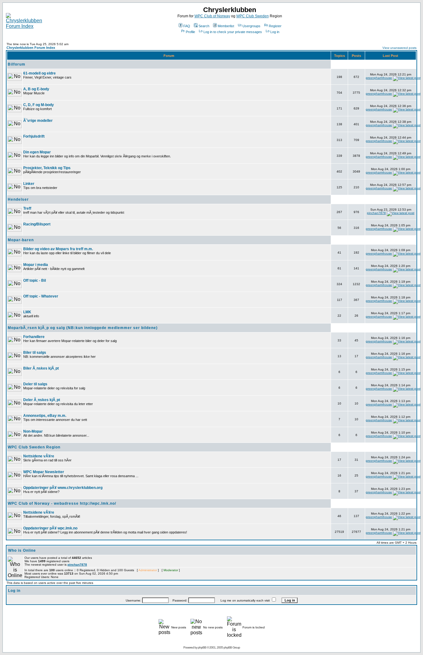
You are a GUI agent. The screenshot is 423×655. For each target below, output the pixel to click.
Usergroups (251, 26)
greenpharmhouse (379, 77)
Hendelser (18, 199)
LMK (27, 312)
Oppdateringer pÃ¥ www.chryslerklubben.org (62, 488)
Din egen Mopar (37, 152)
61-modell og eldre (39, 73)
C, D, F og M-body (38, 105)
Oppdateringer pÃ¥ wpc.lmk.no (50, 528)
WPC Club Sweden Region (34, 447)
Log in (274, 32)
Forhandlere (34, 337)
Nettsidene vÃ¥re (38, 456)
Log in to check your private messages (232, 32)
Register (275, 26)
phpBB (202, 647)
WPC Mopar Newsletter (43, 472)
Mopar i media (35, 265)
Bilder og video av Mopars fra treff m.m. (58, 249)
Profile (190, 32)
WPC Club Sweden (252, 16)
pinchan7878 (376, 213)
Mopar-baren (21, 240)
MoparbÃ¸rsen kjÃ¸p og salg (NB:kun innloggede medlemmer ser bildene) (83, 328)
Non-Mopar (33, 431)
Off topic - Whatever (40, 296)
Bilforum (16, 64)
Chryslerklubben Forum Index (31, 47)
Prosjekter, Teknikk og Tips (47, 168)
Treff (27, 208)
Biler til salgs (34, 352)
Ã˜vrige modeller (38, 120)
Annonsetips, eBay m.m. (44, 415)
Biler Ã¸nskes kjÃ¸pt (41, 368)
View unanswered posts (399, 47)
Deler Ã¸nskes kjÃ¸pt (41, 400)
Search (203, 26)
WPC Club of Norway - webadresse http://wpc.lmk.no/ (62, 503)
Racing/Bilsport (36, 224)
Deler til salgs (35, 384)
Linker (28, 184)
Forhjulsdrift (34, 136)
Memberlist (226, 26)
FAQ (186, 26)
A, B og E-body (36, 89)
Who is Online (22, 550)
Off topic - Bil (34, 280)
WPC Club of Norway (212, 16)
